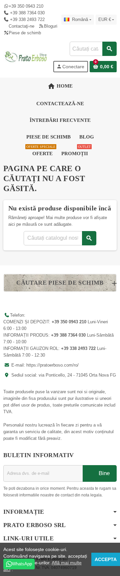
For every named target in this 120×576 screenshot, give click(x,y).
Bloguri (50, 26)
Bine (103, 473)
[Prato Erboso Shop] (26, 56)
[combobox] (93, 49)
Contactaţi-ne (21, 26)
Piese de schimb (25, 32)
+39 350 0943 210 (26, 6)
